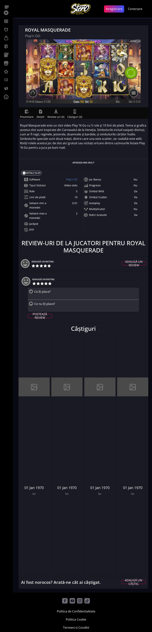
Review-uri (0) (55, 116)
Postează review (40, 316)
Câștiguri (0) (74, 116)
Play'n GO (71, 179)
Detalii (40, 116)
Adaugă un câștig (133, 582)
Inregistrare (114, 9)
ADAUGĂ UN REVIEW (134, 263)
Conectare (135, 9)
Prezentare (27, 116)
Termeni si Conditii (76, 628)
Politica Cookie (76, 619)
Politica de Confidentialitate (76, 611)
